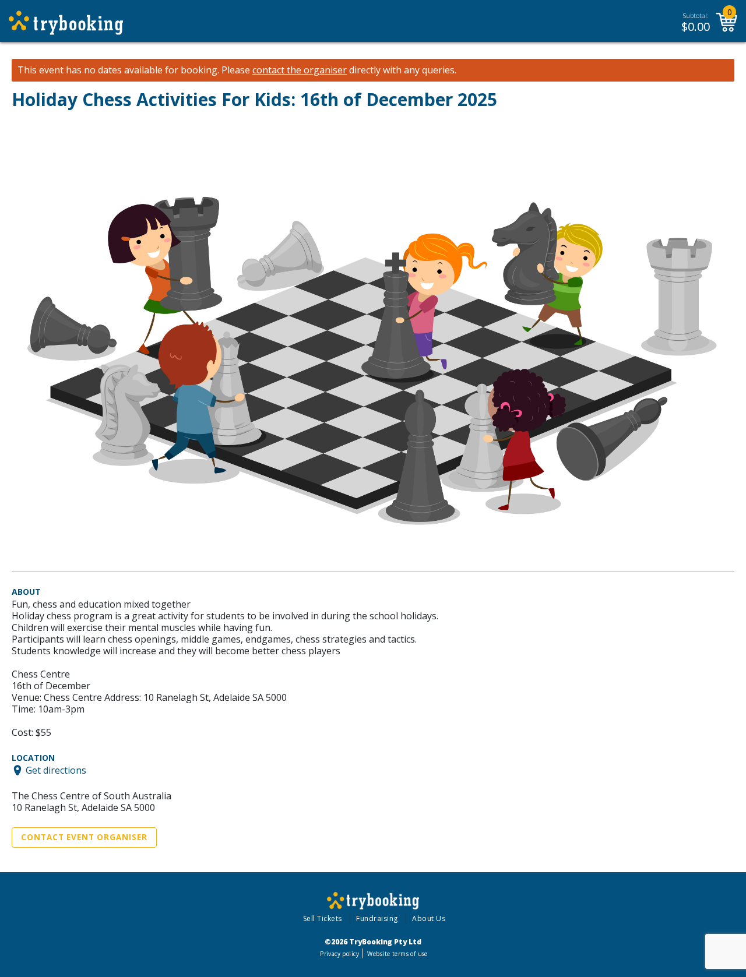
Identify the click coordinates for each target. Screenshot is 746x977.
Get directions (56, 770)
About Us (428, 918)
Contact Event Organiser (84, 837)
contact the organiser (299, 70)
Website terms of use (397, 954)
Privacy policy (339, 954)
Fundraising (377, 918)
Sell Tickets (322, 918)
